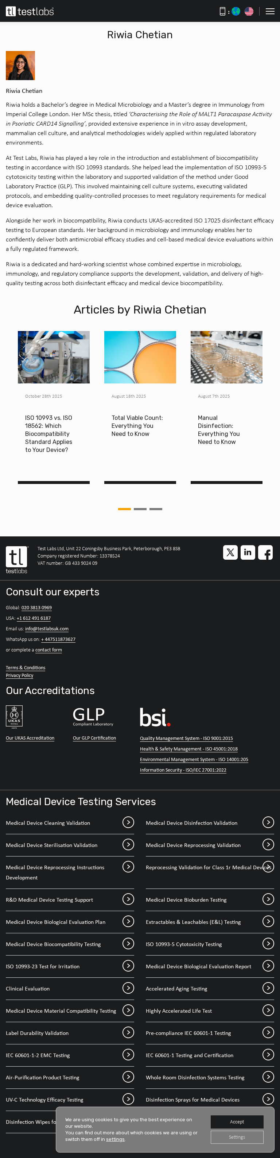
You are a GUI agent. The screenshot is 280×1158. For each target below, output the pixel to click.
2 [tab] (140, 509)
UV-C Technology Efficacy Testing (44, 1099)
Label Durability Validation (37, 1033)
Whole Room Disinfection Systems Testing (195, 1077)
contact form (48, 649)
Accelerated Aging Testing (176, 988)
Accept (237, 1122)
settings (115, 1139)
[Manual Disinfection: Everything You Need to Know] (226, 357)
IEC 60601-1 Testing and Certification (189, 1055)
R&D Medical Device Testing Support (49, 899)
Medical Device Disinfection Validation (191, 823)
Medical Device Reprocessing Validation (193, 845)
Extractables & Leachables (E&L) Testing (193, 922)
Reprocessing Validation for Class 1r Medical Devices (208, 867)
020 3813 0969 (37, 607)
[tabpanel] (54, 407)
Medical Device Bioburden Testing (186, 899)
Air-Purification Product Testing (42, 1077)
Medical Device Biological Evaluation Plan (55, 922)
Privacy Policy (19, 675)
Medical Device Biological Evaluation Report (198, 966)
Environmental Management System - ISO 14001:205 (194, 759)
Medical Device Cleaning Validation (48, 823)
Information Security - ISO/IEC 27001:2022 (183, 770)
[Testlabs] (38, 11)
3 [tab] (155, 509)
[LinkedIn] (248, 552)
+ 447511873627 (58, 639)
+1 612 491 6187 (34, 618)
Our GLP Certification (94, 737)
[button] (270, 11)
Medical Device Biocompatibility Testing (53, 944)
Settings (237, 1137)
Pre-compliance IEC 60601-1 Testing (188, 1033)
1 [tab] (124, 509)
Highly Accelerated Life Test (179, 1011)
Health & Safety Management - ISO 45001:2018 (189, 748)
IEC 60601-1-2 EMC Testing (38, 1055)
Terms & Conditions (25, 667)
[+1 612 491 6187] (249, 11)
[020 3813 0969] (236, 11)
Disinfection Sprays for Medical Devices (193, 1099)
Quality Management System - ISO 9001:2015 (186, 738)
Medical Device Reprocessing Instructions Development (55, 872)
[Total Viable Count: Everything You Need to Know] (140, 357)
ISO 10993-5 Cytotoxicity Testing (184, 944)
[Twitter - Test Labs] (230, 552)
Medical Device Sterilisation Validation (51, 845)
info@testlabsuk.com (47, 628)
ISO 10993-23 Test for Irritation (42, 966)
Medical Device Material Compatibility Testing (61, 1011)
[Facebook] (265, 552)
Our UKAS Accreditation (30, 737)
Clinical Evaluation (28, 988)
